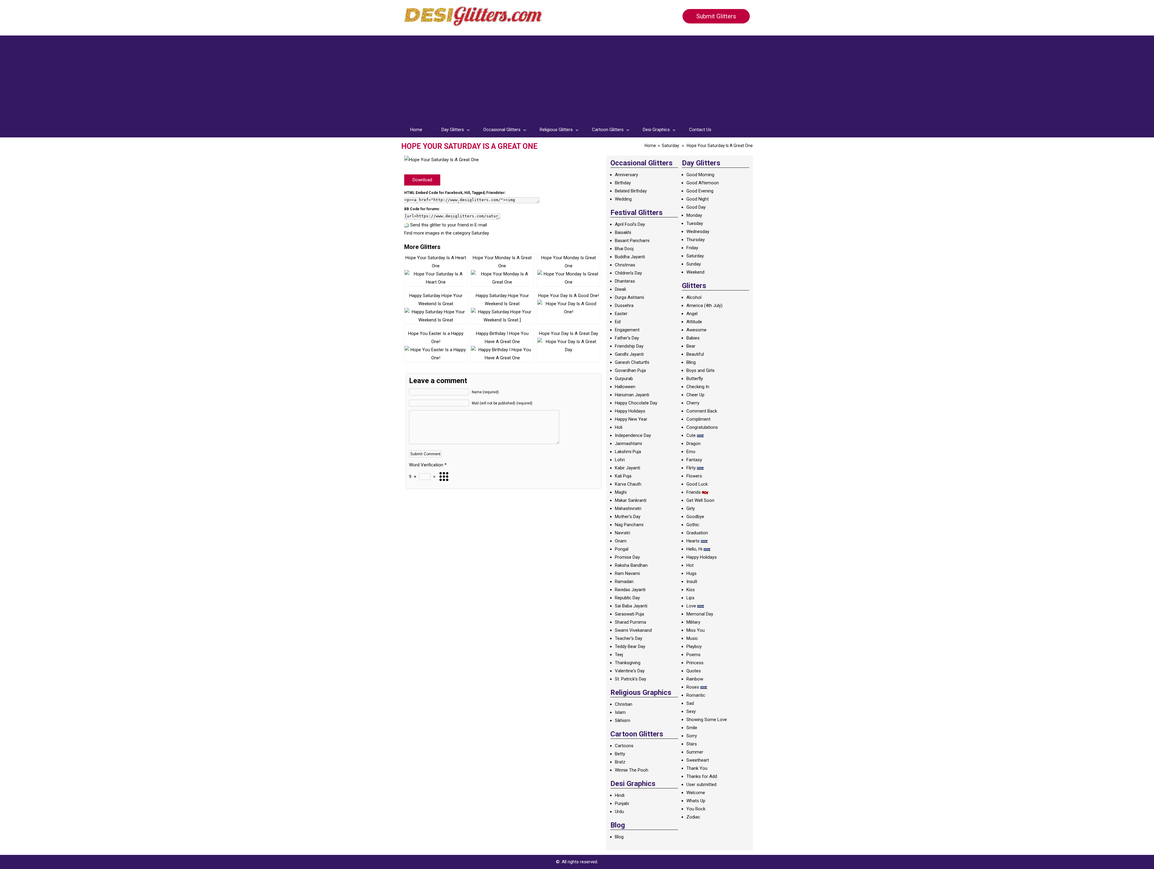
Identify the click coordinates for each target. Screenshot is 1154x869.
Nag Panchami (629, 524)
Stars (691, 744)
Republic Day (627, 597)
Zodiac (693, 817)
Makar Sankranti (630, 500)
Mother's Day (627, 516)
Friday (692, 247)
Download (422, 180)
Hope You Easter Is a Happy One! (435, 337)
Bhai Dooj (624, 248)
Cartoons (624, 745)
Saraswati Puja (629, 614)
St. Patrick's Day (630, 679)
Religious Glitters (556, 129)
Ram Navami (627, 573)
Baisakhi (623, 232)
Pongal (621, 549)
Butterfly (694, 378)
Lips (690, 597)
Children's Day (628, 273)
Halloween (625, 386)
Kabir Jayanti (627, 468)
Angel (692, 313)
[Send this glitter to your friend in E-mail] (406, 225)
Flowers (694, 476)
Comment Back (701, 411)
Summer (694, 752)
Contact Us (700, 129)
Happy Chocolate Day (636, 403)
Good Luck (697, 484)
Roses (692, 687)
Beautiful (695, 354)
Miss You (695, 630)
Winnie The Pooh (631, 770)
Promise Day (627, 557)
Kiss (690, 589)
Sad (690, 703)
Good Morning (700, 174)
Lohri (620, 459)
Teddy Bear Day (630, 646)
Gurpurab (624, 378)
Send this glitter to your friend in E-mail (448, 225)
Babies (693, 338)
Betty (620, 754)
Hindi (619, 795)
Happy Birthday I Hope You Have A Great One (502, 337)
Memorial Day (699, 614)
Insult (691, 581)
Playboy (694, 646)
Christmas (625, 265)
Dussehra (624, 305)
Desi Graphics (656, 129)
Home (416, 129)
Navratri (622, 533)
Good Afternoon (702, 183)
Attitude (694, 321)
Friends (693, 492)
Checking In (697, 386)
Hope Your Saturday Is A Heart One (435, 262)
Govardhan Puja (630, 370)
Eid (618, 321)
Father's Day (627, 338)
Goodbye (695, 516)
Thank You (696, 768)
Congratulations (702, 427)
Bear (690, 346)
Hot (690, 565)
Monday (694, 215)
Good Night (697, 199)
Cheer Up (695, 395)
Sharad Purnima (630, 622)
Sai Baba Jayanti (631, 606)
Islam (620, 712)
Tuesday (694, 223)
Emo (690, 451)
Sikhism (622, 720)
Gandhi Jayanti (629, 354)
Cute (691, 435)
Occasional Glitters (502, 129)
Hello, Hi (694, 549)
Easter (621, 313)
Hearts (693, 541)
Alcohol (693, 297)
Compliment (698, 419)
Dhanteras (625, 281)
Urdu (619, 811)
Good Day (696, 207)
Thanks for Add (701, 776)
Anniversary (626, 174)
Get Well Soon (700, 500)
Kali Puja (623, 476)
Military (693, 622)
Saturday (670, 145)
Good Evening (699, 191)
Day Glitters (452, 129)
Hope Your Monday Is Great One (568, 262)
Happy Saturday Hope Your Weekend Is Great (436, 299)
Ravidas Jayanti (630, 589)
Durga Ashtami (629, 297)
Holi (618, 427)
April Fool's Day (630, 224)
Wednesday (697, 231)
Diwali (620, 289)
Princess (695, 662)
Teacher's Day (628, 638)
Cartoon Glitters (608, 129)
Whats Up (695, 800)
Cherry (692, 403)
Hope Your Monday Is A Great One (502, 262)
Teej (619, 654)
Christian (623, 704)
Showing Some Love (706, 719)
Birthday (623, 183)
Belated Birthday (631, 191)
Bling (691, 362)
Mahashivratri (628, 508)
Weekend (695, 272)
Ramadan (624, 581)
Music (692, 638)
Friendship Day (629, 346)
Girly (690, 508)
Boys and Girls (700, 370)
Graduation (697, 533)
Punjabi (622, 803)
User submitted (701, 784)
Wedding (623, 199)
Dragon (693, 443)
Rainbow (694, 679)
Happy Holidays (630, 411)
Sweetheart (697, 760)
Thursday (695, 239)
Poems (693, 654)
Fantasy (694, 459)
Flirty (691, 468)
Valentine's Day (630, 671)
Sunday (693, 264)
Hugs (691, 573)
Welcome (695, 792)
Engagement (627, 330)
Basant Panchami (632, 240)
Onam (621, 541)
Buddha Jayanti (630, 256)
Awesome (696, 330)
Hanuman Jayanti (632, 395)
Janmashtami (628, 443)
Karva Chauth (628, 484)
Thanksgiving (627, 662)
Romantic (695, 695)
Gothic (692, 524)
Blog (619, 837)
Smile (691, 727)
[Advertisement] (577, 77)
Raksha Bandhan (631, 565)
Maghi (621, 492)
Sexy (691, 711)
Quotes (693, 671)
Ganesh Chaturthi (632, 362)
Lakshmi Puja (628, 451)
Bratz (620, 762)
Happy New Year (631, 419)
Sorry (691, 735)
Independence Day (633, 435)
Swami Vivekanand (633, 630)
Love (691, 606)
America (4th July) (704, 305)
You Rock (695, 809)
